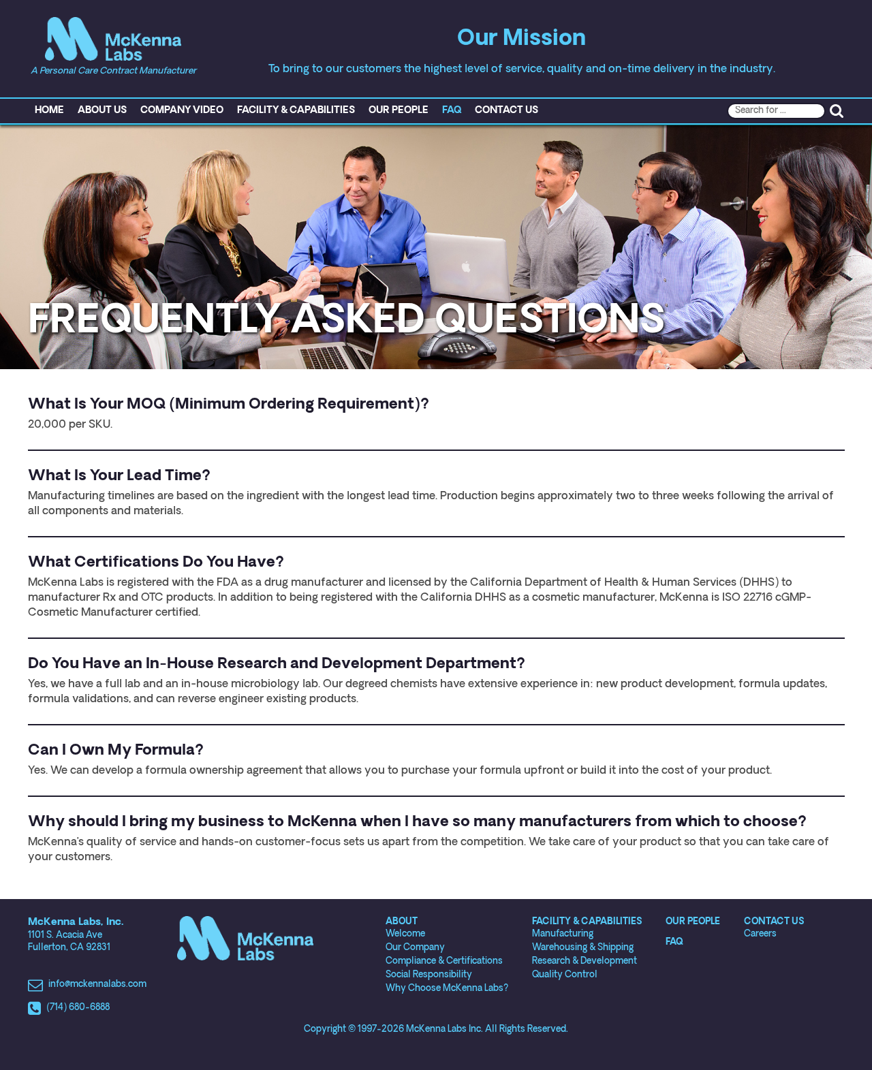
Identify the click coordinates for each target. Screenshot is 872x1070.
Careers (760, 934)
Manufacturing (562, 934)
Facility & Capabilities (296, 111)
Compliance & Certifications (444, 961)
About (402, 921)
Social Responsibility (429, 975)
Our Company (415, 947)
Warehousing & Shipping (583, 947)
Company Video (181, 111)
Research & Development (584, 961)
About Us (102, 111)
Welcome (405, 934)
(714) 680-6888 (78, 1007)
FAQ (451, 111)
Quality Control (564, 975)
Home (49, 111)
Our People (399, 111)
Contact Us (506, 111)
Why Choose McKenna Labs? (447, 988)
